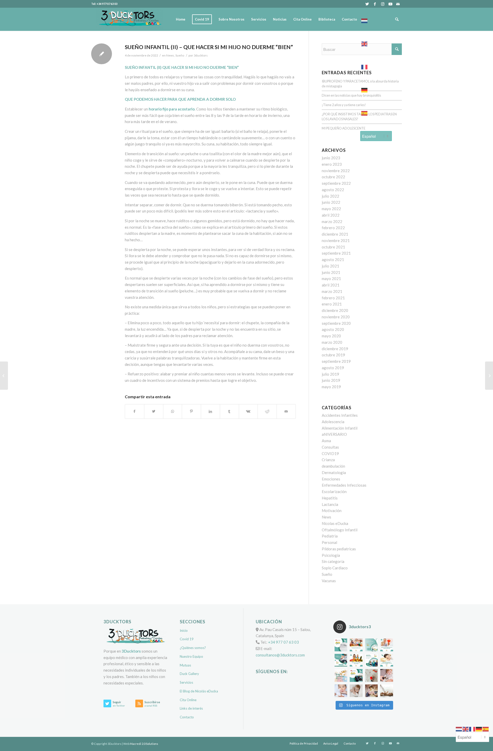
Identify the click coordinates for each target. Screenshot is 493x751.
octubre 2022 (333, 176)
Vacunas (329, 580)
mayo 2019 (331, 386)
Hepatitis (330, 498)
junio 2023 (331, 157)
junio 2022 (331, 202)
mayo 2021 (331, 278)
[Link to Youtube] (390, 4)
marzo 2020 (332, 342)
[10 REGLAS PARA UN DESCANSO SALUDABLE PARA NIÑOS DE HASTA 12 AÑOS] (4, 375)
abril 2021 (330, 285)
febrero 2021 (333, 297)
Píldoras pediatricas (339, 548)
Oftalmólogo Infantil (339, 529)
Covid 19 (187, 639)
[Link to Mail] (398, 4)
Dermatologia (334, 472)
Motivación (332, 510)
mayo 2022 (331, 208)
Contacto (187, 717)
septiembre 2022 (336, 183)
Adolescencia (333, 421)
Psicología (331, 555)
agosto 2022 (333, 189)
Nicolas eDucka (335, 523)
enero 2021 (332, 304)
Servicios (186, 682)
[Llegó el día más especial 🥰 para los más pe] (341, 675)
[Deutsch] (376, 88)
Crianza (328, 459)
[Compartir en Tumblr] (229, 411)
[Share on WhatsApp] (172, 411)
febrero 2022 (333, 227)
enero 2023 (332, 164)
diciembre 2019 (335, 348)
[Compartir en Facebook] (134, 411)
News (170, 55)
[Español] (376, 111)
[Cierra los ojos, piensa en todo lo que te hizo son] (371, 675)
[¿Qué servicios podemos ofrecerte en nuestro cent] (341, 644)
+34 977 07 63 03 (283, 642)
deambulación (333, 466)
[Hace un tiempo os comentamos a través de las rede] (386, 660)
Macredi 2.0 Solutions (144, 743)
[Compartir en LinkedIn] (210, 411)
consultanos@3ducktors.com (280, 655)
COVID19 (330, 453)
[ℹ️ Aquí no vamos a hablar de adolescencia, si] (356, 644)
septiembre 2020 (336, 323)
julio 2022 (330, 196)
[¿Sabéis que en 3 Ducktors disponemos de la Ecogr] (341, 660)
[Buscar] (397, 19)
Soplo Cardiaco (335, 567)
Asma (326, 440)
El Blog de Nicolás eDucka (199, 691)
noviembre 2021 (336, 240)
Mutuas (185, 665)
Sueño (327, 574)
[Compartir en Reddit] (267, 411)
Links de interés (191, 708)
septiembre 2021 (336, 253)
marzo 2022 (332, 221)
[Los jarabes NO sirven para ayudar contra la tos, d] (386, 675)
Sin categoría (333, 561)
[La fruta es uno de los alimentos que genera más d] (356, 660)
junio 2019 (331, 380)
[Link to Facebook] (375, 4)
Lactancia (330, 504)
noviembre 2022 (336, 170)
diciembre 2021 (335, 234)
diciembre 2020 (335, 310)
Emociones (331, 479)
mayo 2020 (331, 335)
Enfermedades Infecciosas (344, 485)
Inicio (184, 630)
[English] (376, 42)
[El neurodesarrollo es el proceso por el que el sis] (371, 644)
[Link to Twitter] (367, 4)
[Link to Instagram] (382, 4)
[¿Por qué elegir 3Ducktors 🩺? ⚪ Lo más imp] (371, 660)
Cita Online (188, 700)
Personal (329, 542)
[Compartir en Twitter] (153, 411)
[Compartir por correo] (286, 411)
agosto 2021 (333, 259)
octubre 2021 (333, 247)
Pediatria (330, 536)
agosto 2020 (333, 329)
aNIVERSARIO (334, 434)
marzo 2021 (332, 291)
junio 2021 (331, 272)
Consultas (330, 447)
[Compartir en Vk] (248, 411)
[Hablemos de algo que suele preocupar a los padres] (386, 690)
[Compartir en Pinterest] (191, 411)
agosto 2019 (333, 367)
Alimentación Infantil (339, 428)
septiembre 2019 (336, 361)
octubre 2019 (333, 355)
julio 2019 (330, 374)
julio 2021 (330, 266)
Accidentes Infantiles (340, 415)
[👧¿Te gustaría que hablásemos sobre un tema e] (386, 644)
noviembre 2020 (336, 316)
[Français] (376, 65)
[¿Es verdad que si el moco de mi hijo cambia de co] (341, 690)
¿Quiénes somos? (193, 648)
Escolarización (334, 491)
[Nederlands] (376, 19)
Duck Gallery (189, 674)
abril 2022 (330, 215)
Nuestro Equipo (191, 656)
